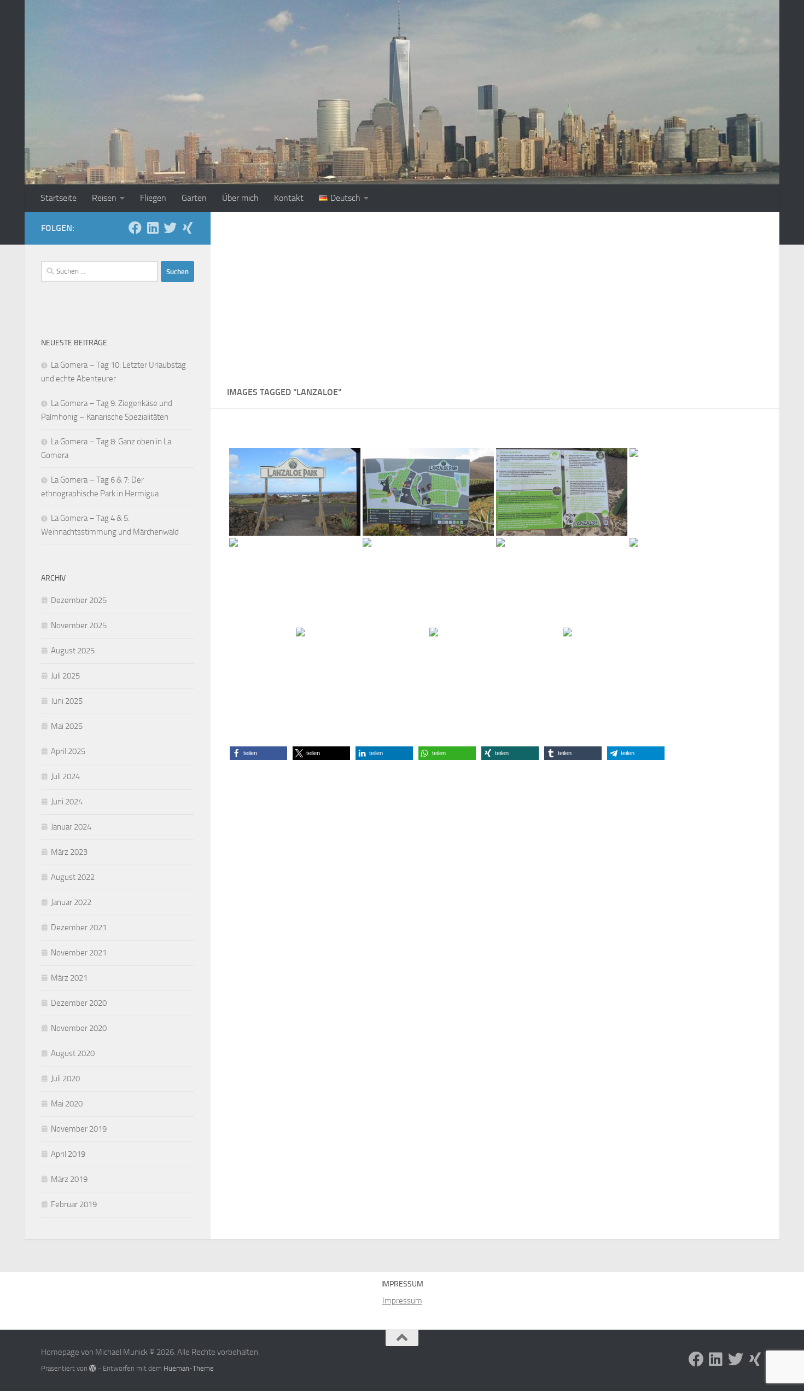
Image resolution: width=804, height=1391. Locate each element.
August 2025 (73, 651)
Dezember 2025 (79, 600)
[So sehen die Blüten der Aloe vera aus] (294, 581)
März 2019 (69, 1179)
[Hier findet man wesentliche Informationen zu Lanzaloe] (561, 492)
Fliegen (153, 198)
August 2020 (73, 1053)
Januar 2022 (71, 902)
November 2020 (79, 1028)
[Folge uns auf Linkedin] (152, 227)
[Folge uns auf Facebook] (135, 227)
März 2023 (69, 852)
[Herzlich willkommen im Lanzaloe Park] (294, 492)
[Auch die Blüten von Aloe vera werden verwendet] (361, 671)
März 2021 (69, 978)
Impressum (402, 1301)
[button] (258, 753)
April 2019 (68, 1154)
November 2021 (79, 953)
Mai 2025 (67, 726)
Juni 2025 (67, 701)
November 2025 (79, 625)
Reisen (104, 198)
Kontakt (289, 198)
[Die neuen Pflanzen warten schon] (695, 581)
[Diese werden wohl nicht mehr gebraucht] (561, 581)
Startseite (58, 198)
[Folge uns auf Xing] (187, 227)
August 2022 (73, 877)
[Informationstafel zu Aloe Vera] (695, 492)
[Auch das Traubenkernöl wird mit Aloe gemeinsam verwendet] (495, 671)
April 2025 (68, 751)
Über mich (240, 198)
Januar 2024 (71, 827)
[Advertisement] (495, 293)
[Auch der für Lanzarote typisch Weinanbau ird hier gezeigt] (628, 671)
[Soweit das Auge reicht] (428, 581)
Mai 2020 (67, 1104)
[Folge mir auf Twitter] (170, 227)
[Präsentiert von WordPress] (92, 1368)
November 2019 (79, 1129)
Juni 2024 (67, 802)
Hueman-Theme (189, 1368)
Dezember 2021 (79, 927)
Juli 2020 (65, 1078)
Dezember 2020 (79, 1003)
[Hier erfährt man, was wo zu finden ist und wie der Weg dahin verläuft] (428, 492)
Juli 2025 (65, 676)
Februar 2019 (74, 1204)
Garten (194, 198)
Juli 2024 (65, 776)
